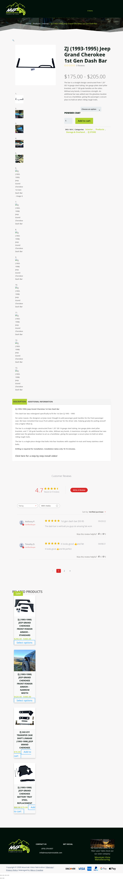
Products (36, 23)
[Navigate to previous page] (53, 571)
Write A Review (79, 490)
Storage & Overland (75, 132)
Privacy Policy (12, 870)
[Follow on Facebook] (105, 9)
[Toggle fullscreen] (3, 875)
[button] (13, 40)
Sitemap (49, 867)
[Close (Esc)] (8, 875)
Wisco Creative (36, 870)
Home (28, 23)
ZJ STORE (92, 132)
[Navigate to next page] (70, 571)
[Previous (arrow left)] (1, 878)
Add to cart (84, 120)
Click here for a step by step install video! (36, 455)
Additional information (40, 401)
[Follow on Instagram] (113, 9)
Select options (24, 642)
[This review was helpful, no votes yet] (99, 534)
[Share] (6, 875)
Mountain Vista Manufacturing (102, 858)
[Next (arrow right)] (3, 878)
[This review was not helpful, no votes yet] (103, 534)
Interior (45, 23)
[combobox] (27, 506)
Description (19, 401)
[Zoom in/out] (1, 875)
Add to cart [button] (22, 754)
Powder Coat (72, 112)
